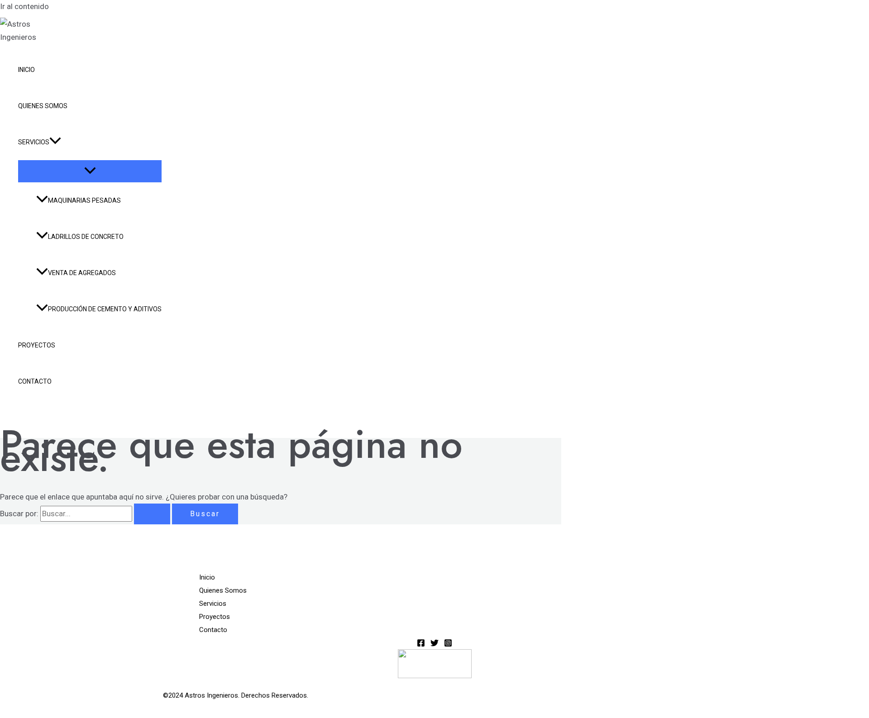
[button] (55, 142)
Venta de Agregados (82, 272)
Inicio (26, 69)
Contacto (35, 381)
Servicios (33, 142)
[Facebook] (421, 644)
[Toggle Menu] (90, 171)
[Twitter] (434, 644)
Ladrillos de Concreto (86, 236)
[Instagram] (448, 644)
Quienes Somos (42, 105)
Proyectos (36, 345)
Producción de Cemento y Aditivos (105, 309)
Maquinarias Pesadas (84, 200)
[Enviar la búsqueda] (152, 514)
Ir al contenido (24, 6)
